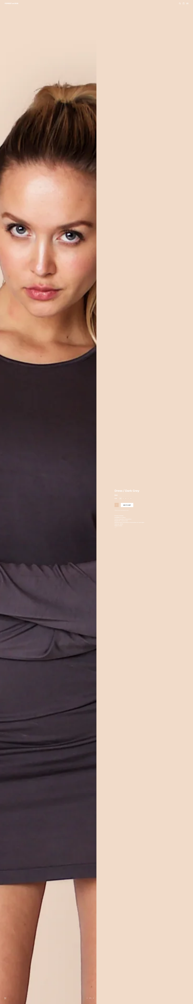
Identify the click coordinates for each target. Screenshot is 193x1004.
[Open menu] (187, 3)
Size (116, 498)
